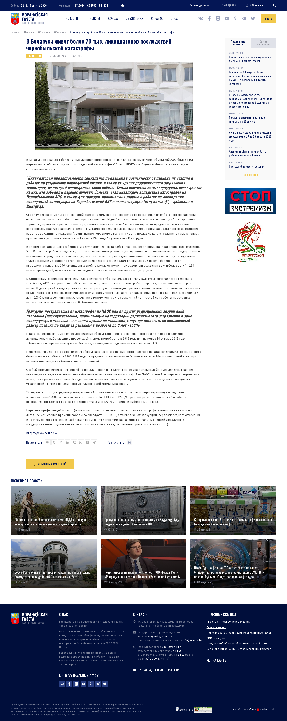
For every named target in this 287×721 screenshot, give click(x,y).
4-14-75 (177, 651)
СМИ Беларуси (216, 638)
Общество (44, 32)
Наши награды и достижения (156, 669)
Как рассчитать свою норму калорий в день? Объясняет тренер (250, 59)
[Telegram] (94, 442)
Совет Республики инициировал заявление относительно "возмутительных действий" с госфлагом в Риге (52, 574)
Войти (268, 18)
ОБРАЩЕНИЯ (229, 5)
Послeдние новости (238, 42)
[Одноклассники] (54, 442)
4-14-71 (180, 654)
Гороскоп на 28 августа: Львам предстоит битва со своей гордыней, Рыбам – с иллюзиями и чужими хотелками (250, 78)
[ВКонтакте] (48, 442)
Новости (72, 18)
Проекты (94, 18)
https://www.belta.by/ (41, 433)
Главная (15, 32)
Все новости (251, 174)
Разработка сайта (243, 709)
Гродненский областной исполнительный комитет (239, 643)
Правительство (216, 627)
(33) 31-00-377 (153, 658)
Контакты (141, 614)
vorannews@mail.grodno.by (155, 636)
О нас (174, 18)
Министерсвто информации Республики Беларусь (239, 632)
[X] (61, 442)
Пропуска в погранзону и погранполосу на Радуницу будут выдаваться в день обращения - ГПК (142, 521)
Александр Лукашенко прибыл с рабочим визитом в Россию (247, 153)
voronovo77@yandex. (185, 640)
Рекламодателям (199, 5)
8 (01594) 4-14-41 (172, 647)
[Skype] (87, 442)
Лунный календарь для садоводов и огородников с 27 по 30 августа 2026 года (250, 136)
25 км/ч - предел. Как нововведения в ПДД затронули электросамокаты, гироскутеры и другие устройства (51, 521)
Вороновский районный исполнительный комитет (239, 649)
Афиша (113, 18)
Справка (157, 18)
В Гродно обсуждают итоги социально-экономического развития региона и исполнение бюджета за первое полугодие (250, 100)
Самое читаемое (263, 42)
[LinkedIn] (67, 442)
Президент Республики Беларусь (228, 621)
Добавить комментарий (52, 464)
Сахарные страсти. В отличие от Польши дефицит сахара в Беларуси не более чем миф (233, 521)
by (200, 640)
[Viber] (74, 442)
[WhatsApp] (81, 442)
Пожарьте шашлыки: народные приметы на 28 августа (247, 119)
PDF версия (256, 5)
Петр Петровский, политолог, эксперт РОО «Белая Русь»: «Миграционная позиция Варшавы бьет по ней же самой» (142, 574)
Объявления (134, 18)
